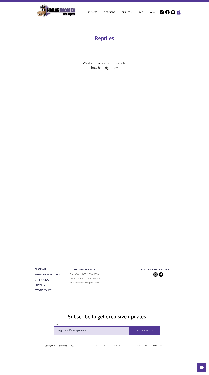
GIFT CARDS (42, 279)
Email (56, 324)
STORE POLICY (43, 290)
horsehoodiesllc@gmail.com (84, 282)
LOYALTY (40, 285)
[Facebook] (167, 12)
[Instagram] (162, 12)
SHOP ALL (40, 269)
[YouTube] (173, 12)
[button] (179, 12)
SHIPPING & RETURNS (47, 274)
